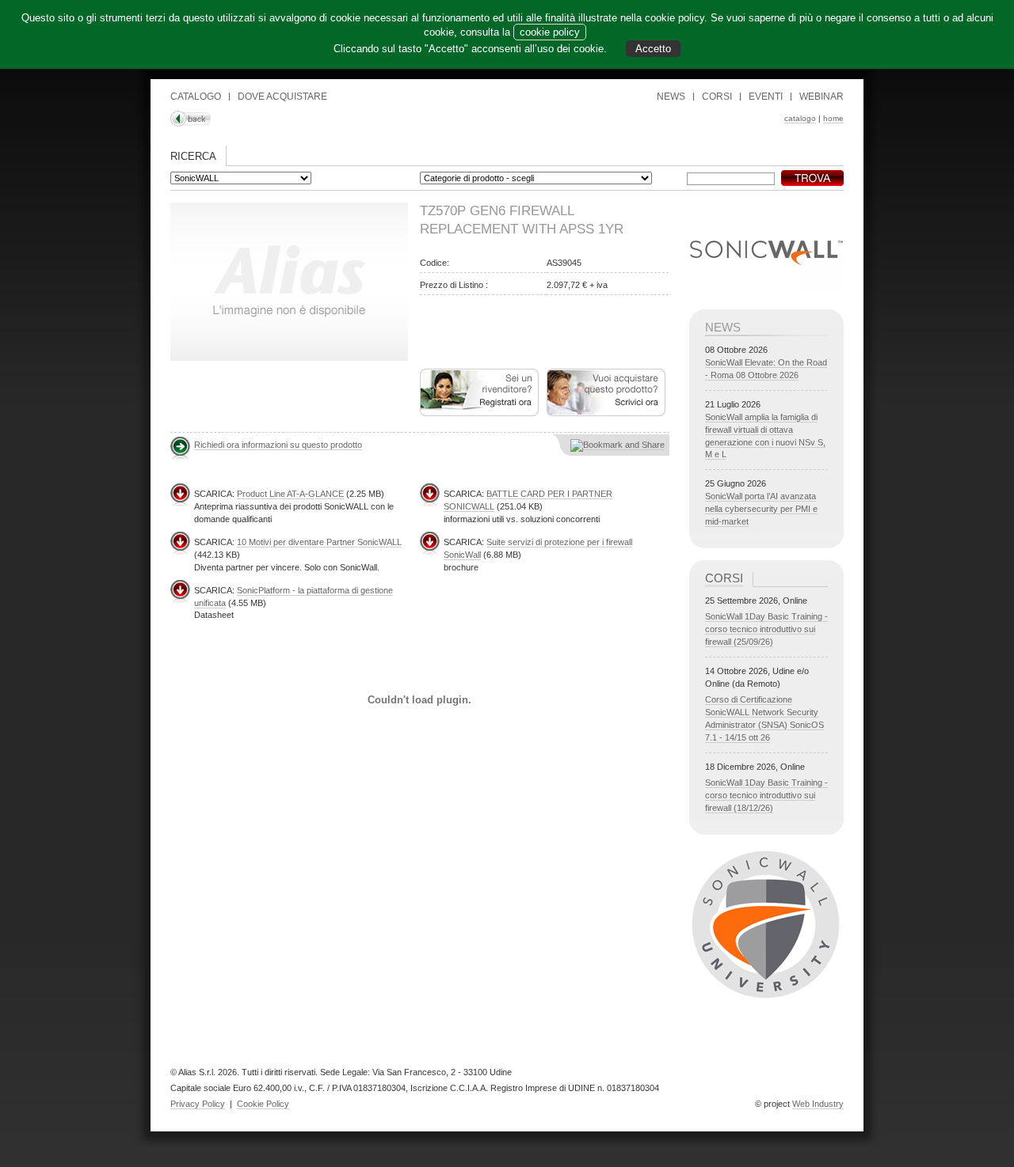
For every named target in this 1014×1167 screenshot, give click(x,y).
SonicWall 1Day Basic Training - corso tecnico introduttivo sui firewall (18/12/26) (766, 795)
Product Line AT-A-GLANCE (290, 493)
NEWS (671, 96)
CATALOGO (195, 96)
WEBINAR (821, 96)
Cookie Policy (263, 1103)
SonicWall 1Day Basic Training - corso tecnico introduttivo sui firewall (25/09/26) (766, 629)
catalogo (800, 118)
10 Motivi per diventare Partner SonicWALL (319, 542)
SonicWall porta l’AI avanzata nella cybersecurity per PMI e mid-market (761, 508)
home (833, 118)
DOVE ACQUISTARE (282, 96)
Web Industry (818, 1103)
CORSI (717, 96)
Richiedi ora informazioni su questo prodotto (278, 444)
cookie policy (550, 32)
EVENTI (766, 96)
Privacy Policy (197, 1103)
